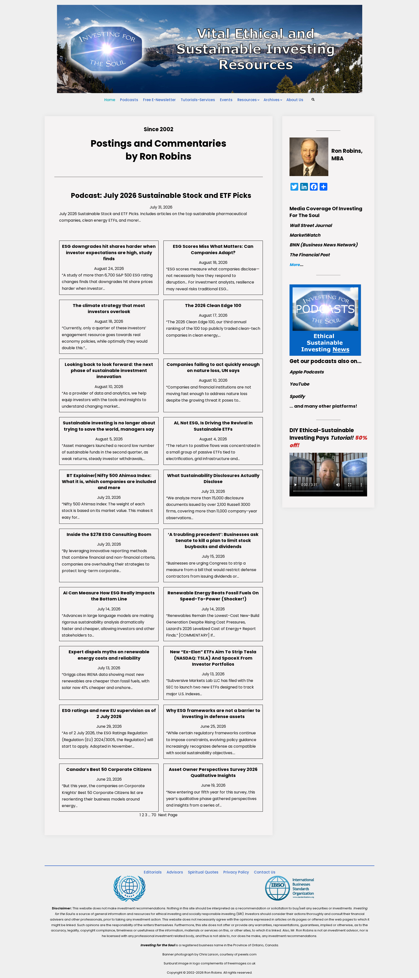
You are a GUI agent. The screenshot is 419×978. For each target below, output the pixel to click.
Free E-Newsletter (159, 99)
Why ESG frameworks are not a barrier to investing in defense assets (213, 713)
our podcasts (318, 361)
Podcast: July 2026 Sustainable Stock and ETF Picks (161, 195)
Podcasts (129, 99)
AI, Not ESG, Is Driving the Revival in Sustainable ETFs (213, 426)
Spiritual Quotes (203, 872)
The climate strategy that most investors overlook (109, 308)
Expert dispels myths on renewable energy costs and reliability (109, 655)
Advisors (175, 872)
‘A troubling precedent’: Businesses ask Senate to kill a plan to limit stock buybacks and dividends (213, 540)
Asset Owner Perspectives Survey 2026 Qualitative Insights (213, 772)
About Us (294, 99)
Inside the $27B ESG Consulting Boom (109, 534)
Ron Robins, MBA (347, 154)
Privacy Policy (236, 872)
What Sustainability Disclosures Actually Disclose (213, 478)
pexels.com (247, 954)
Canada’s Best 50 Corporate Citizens (109, 769)
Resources (247, 99)
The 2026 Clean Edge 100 (213, 305)
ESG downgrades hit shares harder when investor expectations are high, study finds (109, 252)
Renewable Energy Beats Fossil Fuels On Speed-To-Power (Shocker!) (213, 596)
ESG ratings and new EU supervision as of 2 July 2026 (109, 713)
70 (153, 815)
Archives (272, 99)
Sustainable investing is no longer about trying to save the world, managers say (109, 426)
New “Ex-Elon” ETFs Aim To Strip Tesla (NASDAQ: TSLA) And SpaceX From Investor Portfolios (213, 658)
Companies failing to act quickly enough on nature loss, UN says (213, 367)
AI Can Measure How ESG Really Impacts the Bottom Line (109, 596)
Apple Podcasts (307, 372)
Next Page (167, 815)
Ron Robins (166, 156)
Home (109, 99)
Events (226, 99)
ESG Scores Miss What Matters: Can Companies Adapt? (213, 249)
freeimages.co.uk (242, 963)
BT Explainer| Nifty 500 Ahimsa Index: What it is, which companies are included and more (109, 481)
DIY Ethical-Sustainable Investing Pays (328, 438)
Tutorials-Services (198, 99)
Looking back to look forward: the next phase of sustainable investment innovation (109, 370)
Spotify (297, 396)
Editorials (153, 872)
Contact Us (264, 872)
